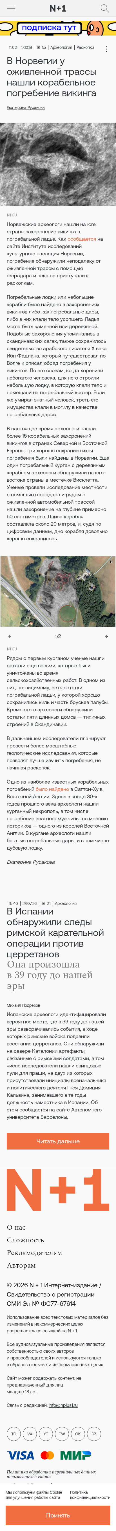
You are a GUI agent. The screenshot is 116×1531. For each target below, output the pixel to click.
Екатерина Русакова (26, 107)
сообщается (82, 239)
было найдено (52, 789)
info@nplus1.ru (63, 1405)
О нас (16, 1227)
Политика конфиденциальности (90, 1495)
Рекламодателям (34, 1252)
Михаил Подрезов (23, 1005)
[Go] (11, 8)
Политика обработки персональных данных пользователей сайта (51, 1474)
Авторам (21, 1265)
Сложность (25, 1240)
